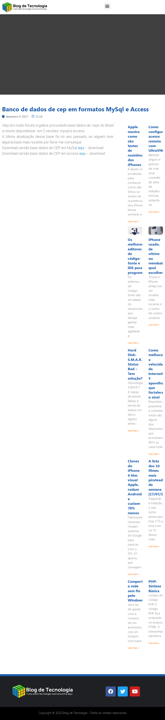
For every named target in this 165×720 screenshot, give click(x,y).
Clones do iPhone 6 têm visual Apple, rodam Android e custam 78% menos (135, 487)
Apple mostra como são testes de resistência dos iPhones (137, 145)
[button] (107, 6)
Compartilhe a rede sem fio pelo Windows (138, 591)
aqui (81, 148)
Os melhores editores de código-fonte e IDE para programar (137, 256)
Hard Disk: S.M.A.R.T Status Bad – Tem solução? (136, 364)
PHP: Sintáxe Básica (154, 586)
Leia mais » (133, 221)
